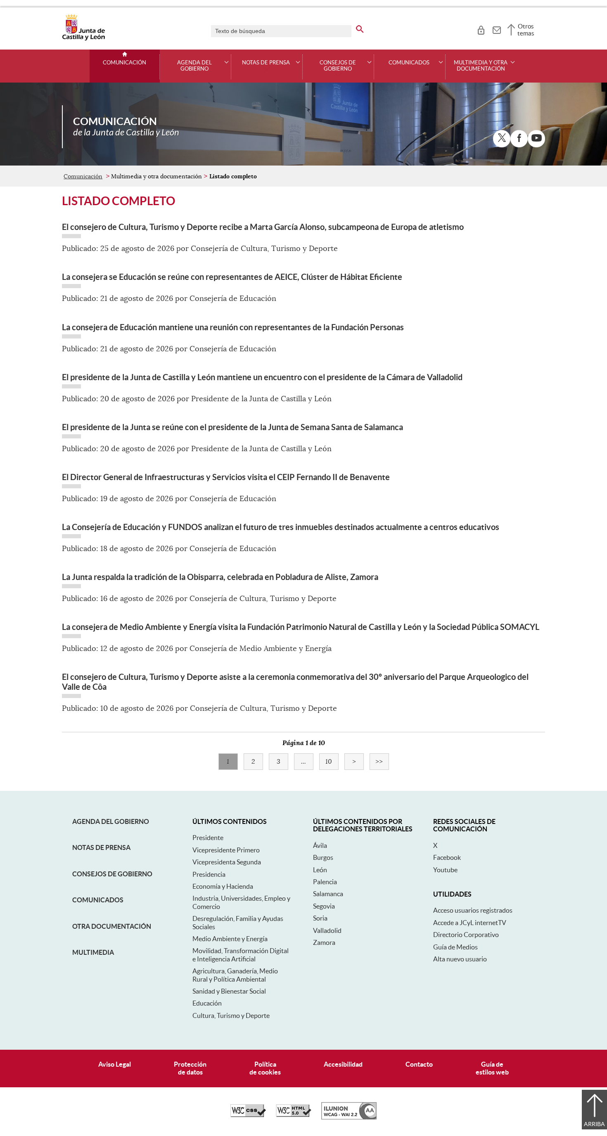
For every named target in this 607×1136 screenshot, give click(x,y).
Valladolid (327, 930)
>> (382, 761)
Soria (320, 918)
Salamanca (328, 893)
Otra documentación (111, 926)
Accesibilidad (343, 1064)
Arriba (594, 1124)
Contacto (419, 1064)
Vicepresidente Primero (226, 850)
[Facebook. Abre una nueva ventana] (519, 138)
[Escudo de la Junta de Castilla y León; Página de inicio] (83, 39)
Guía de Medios (455, 947)
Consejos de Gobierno (112, 874)
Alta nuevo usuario (460, 959)
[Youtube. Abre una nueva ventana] (536, 138)
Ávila (320, 845)
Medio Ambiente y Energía (230, 938)
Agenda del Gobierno (110, 821)
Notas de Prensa (101, 847)
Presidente (207, 837)
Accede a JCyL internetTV (469, 922)
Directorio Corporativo (466, 934)
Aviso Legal (114, 1064)
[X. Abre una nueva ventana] (501, 138)
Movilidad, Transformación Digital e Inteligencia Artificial (240, 954)
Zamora (324, 942)
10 (332, 761)
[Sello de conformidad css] (248, 1115)
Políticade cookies (265, 1068)
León (320, 869)
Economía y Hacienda (222, 886)
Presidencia (208, 874)
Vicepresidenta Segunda (226, 862)
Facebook (447, 857)
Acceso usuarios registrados (472, 910)
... (307, 761)
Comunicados (97, 900)
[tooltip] (481, 29)
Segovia (324, 906)
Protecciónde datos (190, 1068)
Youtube (445, 869)
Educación (207, 1003)
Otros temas (525, 30)
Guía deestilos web (492, 1068)
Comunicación (124, 63)
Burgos (323, 857)
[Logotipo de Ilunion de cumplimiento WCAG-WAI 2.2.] (349, 1117)
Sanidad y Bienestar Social (229, 991)
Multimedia (93, 952)
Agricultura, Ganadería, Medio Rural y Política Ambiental (235, 974)
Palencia (325, 881)
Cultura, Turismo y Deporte (231, 1015)
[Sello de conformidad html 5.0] (293, 1115)
